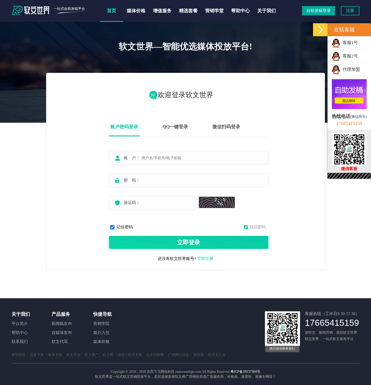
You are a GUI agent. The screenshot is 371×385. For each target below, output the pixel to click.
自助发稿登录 (318, 10)
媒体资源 (55, 355)
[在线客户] (320, 29)
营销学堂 (214, 10)
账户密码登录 (124, 126)
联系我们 (20, 341)
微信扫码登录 (226, 126)
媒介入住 (101, 332)
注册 (350, 10)
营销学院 (101, 323)
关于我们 (266, 10)
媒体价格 (136, 10)
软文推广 (92, 355)
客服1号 (349, 42)
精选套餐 (188, 10)
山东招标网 (155, 355)
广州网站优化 (178, 355)
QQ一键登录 (175, 126)
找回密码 (258, 227)
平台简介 (20, 323)
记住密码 (125, 227)
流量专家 (37, 355)
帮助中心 (240, 10)
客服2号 (349, 56)
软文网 (108, 355)
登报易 (198, 355)
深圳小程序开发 (130, 355)
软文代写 (60, 341)
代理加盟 (350, 69)
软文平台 (73, 355)
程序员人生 (216, 355)
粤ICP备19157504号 (245, 372)
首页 (111, 10)
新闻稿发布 (62, 323)
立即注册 (205, 258)
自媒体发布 (62, 332)
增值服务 (162, 10)
